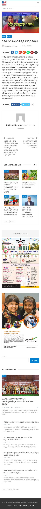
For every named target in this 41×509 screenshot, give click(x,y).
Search (4, 356)
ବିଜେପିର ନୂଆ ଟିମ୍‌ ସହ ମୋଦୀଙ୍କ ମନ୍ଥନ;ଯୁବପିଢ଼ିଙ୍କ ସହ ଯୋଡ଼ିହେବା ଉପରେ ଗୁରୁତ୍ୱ (18, 401)
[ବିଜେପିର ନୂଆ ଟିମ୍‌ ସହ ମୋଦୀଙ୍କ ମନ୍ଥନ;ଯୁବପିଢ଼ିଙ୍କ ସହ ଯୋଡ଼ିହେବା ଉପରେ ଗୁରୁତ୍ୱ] (11, 175)
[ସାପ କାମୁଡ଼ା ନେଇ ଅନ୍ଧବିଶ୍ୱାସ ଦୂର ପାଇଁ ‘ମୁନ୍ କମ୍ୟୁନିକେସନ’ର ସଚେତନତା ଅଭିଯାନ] (11, 200)
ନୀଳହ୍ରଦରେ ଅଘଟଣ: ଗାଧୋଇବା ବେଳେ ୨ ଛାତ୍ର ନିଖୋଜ (21, 422)
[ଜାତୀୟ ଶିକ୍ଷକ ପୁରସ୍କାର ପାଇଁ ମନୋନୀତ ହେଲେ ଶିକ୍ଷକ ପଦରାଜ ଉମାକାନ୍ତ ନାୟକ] (29, 200)
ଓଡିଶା (4, 36)
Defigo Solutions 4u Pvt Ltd (26, 505)
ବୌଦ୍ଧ (9, 36)
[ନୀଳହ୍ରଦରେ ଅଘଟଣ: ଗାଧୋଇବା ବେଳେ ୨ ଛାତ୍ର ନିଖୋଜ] (29, 175)
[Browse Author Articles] (20, 117)
